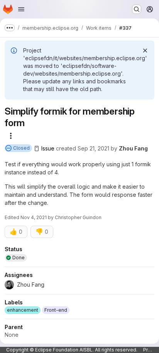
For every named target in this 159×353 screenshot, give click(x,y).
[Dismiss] (145, 50)
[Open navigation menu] (21, 9)
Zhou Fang (133, 148)
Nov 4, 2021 (33, 217)
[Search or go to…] (136, 9)
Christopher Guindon (78, 217)
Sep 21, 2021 (93, 148)
